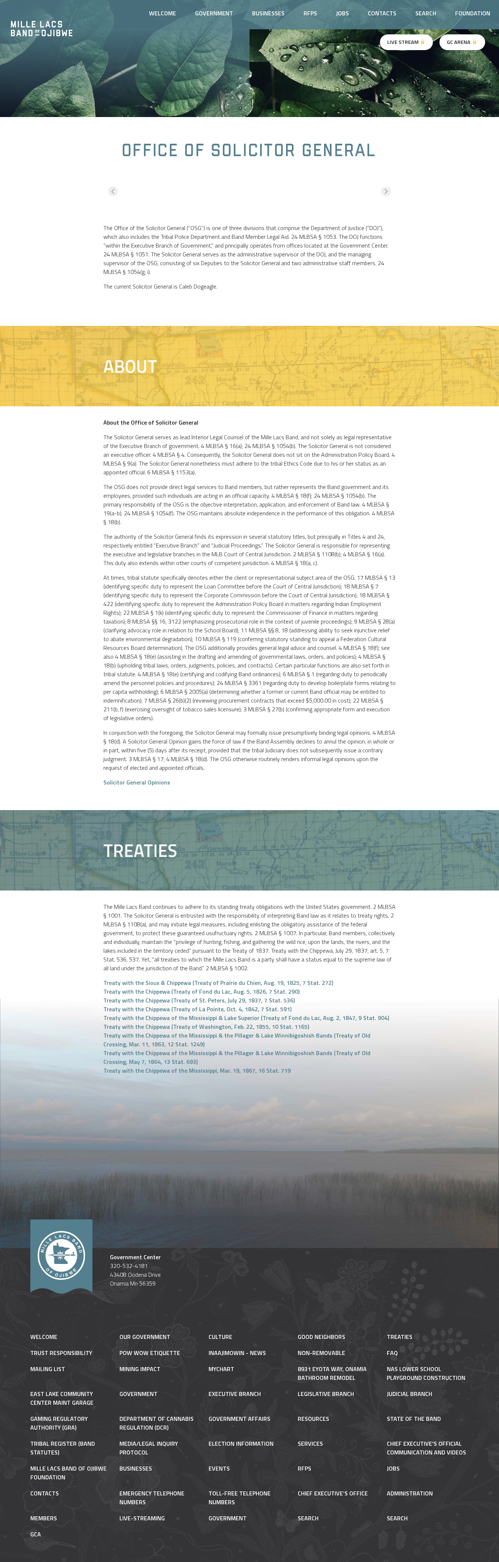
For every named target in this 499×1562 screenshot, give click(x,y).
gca (35, 1534)
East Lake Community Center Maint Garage (62, 1398)
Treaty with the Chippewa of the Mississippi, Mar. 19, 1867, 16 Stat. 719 (197, 1070)
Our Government (144, 1336)
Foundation (472, 13)
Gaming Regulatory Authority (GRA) (59, 1423)
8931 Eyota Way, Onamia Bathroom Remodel (332, 1373)
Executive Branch (235, 1393)
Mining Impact (139, 1369)
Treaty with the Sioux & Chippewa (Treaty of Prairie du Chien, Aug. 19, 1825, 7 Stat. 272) (218, 982)
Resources (313, 1418)
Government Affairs (239, 1418)
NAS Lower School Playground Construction (426, 1373)
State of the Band (414, 1418)
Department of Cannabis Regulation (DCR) (156, 1423)
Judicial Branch (409, 1393)
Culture (220, 1336)
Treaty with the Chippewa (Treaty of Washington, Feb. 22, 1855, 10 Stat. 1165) (206, 1026)
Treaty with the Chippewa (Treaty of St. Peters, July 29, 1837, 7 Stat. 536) (199, 1000)
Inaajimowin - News (237, 1352)
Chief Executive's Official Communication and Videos (426, 1448)
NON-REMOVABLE (321, 1352)
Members (43, 1518)
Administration (410, 1493)
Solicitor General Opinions (136, 782)
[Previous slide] (113, 191)
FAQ (392, 1352)
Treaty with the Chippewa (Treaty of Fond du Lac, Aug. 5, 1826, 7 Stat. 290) (201, 991)
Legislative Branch (326, 1393)
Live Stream (403, 42)
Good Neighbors (321, 1336)
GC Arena (459, 42)
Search (425, 13)
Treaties (399, 1336)
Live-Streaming (142, 1518)
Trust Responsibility (61, 1352)
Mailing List (47, 1369)
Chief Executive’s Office (333, 1493)
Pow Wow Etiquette (149, 1352)
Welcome (43, 1336)
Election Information (241, 1443)
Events (219, 1468)
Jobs (342, 13)
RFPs (310, 13)
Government (138, 1393)
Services (310, 1443)
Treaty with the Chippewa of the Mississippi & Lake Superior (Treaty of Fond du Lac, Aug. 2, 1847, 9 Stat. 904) (246, 1017)
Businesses (268, 13)
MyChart (221, 1369)
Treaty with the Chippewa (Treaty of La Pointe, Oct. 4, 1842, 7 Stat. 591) (197, 1009)
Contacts (382, 13)
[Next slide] (386, 191)
